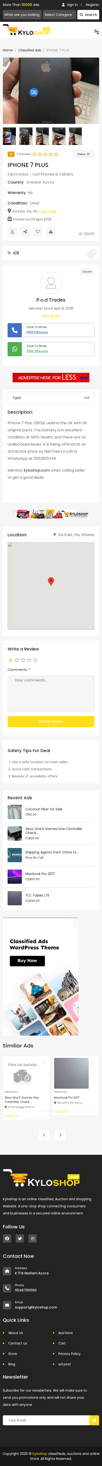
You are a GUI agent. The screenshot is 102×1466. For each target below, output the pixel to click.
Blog (11, 1364)
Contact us (17, 1343)
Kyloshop (39, 1453)
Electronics (18, 174)
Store (12, 1353)
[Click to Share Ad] (25, 231)
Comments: (19, 669)
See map (48, 211)
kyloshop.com (37, 470)
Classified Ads (29, 50)
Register (92, 4)
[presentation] (44, 1135)
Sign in (72, 4)
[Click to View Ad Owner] (12, 231)
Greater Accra (40, 182)
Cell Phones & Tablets (52, 174)
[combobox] (59, 14)
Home (8, 50)
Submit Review (51, 721)
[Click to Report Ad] (51, 231)
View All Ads (51, 315)
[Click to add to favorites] (43, 1062)
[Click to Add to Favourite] (38, 231)
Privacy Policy (69, 1353)
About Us (15, 1333)
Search (91, 14)
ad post (64, 1364)
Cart (62, 1343)
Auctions (65, 1333)
